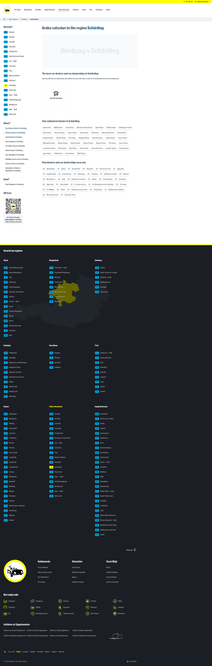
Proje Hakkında (43, 567)
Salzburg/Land (103, 282)
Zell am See (102, 292)
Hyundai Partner (97, 138)
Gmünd (100, 428)
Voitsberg (10, 330)
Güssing (55, 277)
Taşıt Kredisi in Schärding (13, 137)
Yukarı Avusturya (13, 19)
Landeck (101, 377)
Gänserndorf (102, 433)
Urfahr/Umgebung (13, 100)
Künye (108, 567)
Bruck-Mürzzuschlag (14, 268)
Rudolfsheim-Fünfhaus (15, 506)
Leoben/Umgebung (13, 311)
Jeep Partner (47, 153)
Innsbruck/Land (104, 358)
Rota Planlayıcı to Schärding (14, 184)
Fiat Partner (95, 133)
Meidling (10, 486)
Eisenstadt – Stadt (59, 268)
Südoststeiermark (13, 325)
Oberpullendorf (58, 297)
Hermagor (10, 358)
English (54, 652)
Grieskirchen (11, 51)
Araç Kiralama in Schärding (14, 141)
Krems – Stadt (103, 462)
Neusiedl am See (58, 292)
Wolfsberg (10, 396)
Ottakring (10, 496)
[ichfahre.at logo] (7, 10)
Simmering (11, 510)
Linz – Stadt (11, 61)
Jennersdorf (57, 282)
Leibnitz (9, 297)
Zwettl (100, 535)
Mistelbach (102, 481)
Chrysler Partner (111, 148)
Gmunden (10, 47)
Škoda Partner (111, 127)
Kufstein (101, 372)
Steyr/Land (10, 90)
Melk (100, 477)
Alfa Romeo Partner (108, 133)
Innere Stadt (11, 452)
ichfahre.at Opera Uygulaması (82, 630)
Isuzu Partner (123, 143)
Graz (8, 277)
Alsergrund (11, 414)
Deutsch (61, 652)
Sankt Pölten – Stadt (105, 491)
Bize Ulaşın (41, 582)
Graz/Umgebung (12, 287)
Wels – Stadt (11, 109)
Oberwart (55, 301)
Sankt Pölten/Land (104, 496)
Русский (11, 652)
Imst (99, 362)
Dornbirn (56, 362)
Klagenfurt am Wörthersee (16, 362)
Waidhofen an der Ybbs (106, 530)
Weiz (8, 335)
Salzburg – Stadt (104, 277)
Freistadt (10, 42)
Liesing (9, 472)
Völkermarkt (11, 387)
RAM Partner (58, 153)
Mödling (101, 472)
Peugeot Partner (84, 138)
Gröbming (10, 282)
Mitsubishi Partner (49, 143)
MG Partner (73, 148)
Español (32, 652)
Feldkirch (56, 367)
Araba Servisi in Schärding (14, 150)
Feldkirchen (11, 353)
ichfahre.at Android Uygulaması (36, 636)
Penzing (9, 501)
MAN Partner (81, 153)
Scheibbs (101, 501)
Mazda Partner (101, 143)
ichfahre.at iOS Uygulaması (58, 636)
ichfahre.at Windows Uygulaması (14, 636)
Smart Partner (72, 133)
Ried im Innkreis (12, 75)
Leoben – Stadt (12, 301)
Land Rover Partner (49, 148)
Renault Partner (48, 138)
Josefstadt (10, 457)
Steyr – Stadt (11, 95)
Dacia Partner (121, 133)
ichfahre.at (12, 661)
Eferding (10, 37)
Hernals (9, 443)
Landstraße (11, 462)
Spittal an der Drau (13, 372)
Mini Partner (62, 148)
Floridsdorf (11, 438)
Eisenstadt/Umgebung (60, 272)
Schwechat (102, 506)
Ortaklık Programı (78, 582)
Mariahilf (10, 481)
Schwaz (100, 391)
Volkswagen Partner (125, 127)
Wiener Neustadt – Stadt (106, 520)
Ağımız (74, 577)
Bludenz (55, 358)
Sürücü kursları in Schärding (14, 163)
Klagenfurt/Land (12, 367)
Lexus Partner (122, 138)
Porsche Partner (59, 133)
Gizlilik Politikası (112, 572)
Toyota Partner (110, 138)
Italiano (47, 652)
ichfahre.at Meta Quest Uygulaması (82, 636)
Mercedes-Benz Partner (84, 127)
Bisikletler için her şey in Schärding (16, 159)
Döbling (9, 423)
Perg (8, 71)
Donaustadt (11, 428)
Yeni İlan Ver (76, 567)
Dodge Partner (124, 148)
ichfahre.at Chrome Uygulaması (14, 630)
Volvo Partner (84, 148)
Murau (9, 321)
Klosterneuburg (103, 448)
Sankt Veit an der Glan (14, 377)
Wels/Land (10, 114)
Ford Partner (70, 127)
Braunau (10, 32)
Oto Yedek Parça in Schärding (15, 146)
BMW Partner (58, 127)
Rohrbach (10, 80)
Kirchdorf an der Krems (14, 56)
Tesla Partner (84, 133)
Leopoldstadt (11, 467)
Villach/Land (11, 391)
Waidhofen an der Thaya (106, 525)
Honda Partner (75, 143)
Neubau (9, 491)
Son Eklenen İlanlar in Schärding (16, 128)
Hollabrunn (102, 438)
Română (40, 652)
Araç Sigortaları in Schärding (14, 155)
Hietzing (10, 448)
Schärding (24, 19)
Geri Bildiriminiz (43, 577)
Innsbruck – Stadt (104, 353)
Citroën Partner (61, 138)
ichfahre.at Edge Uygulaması (59, 630)
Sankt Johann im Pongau (106, 272)
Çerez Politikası (111, 577)
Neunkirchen (102, 486)
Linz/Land (10, 66)
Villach (9, 382)
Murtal (9, 316)
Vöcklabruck (11, 104)
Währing (10, 515)
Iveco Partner (70, 153)
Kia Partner (112, 143)
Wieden (9, 520)
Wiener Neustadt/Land (105, 515)
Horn (100, 443)
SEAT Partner (47, 133)
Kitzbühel (101, 367)
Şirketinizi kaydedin (78, 572)
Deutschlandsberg (13, 272)
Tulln (100, 510)
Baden (100, 423)
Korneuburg (102, 452)
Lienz (100, 382)
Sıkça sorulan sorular (45, 572)
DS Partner (72, 138)
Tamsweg (101, 287)
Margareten (11, 477)
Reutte (100, 387)
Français (25, 652)
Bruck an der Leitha (104, 419)
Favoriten (10, 433)
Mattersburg (57, 287)
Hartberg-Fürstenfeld (14, 292)
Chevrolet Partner (97, 148)
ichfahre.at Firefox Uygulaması (36, 630)
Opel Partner (99, 127)
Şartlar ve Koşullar (112, 582)
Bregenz (55, 353)
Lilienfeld (102, 467)
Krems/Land (102, 457)
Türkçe (18, 652)
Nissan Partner (63, 143)
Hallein (100, 268)
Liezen (9, 306)
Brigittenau (11, 419)
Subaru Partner (88, 143)
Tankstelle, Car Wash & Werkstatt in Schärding (12, 169)
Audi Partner (47, 127)
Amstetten (101, 414)
